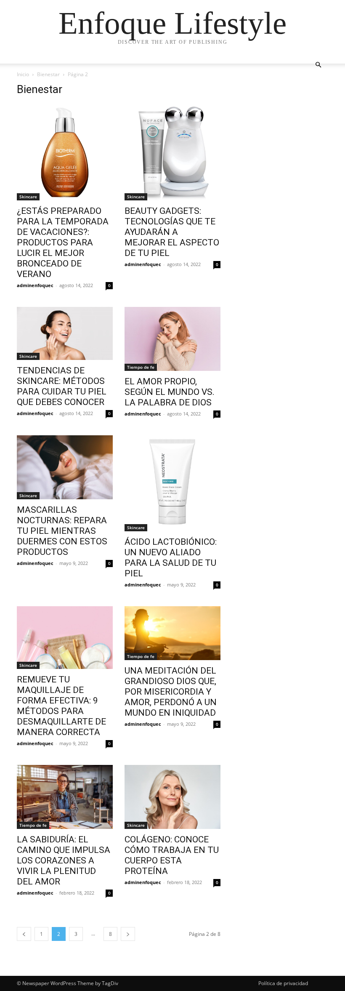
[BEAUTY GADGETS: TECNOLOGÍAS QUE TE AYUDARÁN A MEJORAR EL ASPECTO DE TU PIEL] (172, 152)
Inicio (23, 74)
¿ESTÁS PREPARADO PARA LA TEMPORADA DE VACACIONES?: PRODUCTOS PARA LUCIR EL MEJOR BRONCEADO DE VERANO (63, 242)
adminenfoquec (35, 285)
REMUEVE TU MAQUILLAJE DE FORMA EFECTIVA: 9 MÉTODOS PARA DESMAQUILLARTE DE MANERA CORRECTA (61, 705)
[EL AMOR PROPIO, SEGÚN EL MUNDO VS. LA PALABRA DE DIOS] (172, 339)
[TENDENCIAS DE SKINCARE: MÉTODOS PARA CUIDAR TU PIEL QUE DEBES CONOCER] (65, 333)
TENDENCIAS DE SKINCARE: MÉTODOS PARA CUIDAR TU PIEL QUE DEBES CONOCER (61, 386)
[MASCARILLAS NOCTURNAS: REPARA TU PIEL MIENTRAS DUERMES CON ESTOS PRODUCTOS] (65, 467)
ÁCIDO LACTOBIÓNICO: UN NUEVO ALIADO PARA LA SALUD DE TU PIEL (171, 557)
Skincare (28, 197)
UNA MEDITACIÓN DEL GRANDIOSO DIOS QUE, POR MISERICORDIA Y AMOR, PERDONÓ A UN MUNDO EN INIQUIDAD (171, 692)
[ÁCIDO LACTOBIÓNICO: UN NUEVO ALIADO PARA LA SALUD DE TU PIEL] (172, 483)
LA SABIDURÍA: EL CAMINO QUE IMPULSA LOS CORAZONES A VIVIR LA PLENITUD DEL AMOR (63, 860)
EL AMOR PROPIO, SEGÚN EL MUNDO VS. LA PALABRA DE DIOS (170, 392)
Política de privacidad (283, 983)
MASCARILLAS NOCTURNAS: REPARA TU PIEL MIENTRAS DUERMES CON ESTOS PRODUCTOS (62, 531)
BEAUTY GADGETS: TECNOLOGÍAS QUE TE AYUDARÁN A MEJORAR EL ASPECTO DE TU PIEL (172, 232)
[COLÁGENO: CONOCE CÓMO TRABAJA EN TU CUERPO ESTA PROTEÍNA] (172, 797)
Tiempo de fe (140, 367)
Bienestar (48, 74)
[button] (318, 65)
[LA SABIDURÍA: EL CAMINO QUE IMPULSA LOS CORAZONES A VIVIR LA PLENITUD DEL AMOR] (65, 797)
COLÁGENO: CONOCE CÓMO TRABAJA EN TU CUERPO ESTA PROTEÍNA (172, 855)
